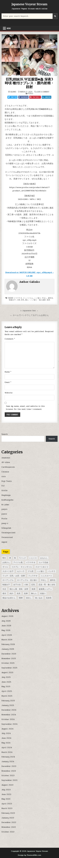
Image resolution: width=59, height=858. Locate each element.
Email (8, 382)
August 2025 (7, 672)
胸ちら (34, 593)
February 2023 (8, 813)
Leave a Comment (43, 92)
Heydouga (5, 495)
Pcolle (30, 93)
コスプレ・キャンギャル (21, 566)
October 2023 (7, 775)
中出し (44, 298)
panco (4, 514)
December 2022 (8, 822)
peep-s (4, 523)
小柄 (18, 299)
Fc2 (3, 485)
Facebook (24, 97)
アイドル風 (18, 562)
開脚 (21, 597)
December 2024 (8, 710)
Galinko (13, 92)
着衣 (4, 593)
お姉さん (6, 562)
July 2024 (6, 733)
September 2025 (9, 667)
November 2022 (8, 827)
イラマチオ (18, 298)
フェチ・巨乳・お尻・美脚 (13, 575)
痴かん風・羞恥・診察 (19, 588)
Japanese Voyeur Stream (29, 4)
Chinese (5, 471)
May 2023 (5, 799)
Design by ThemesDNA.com (29, 855)
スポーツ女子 (8, 571)
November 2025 (8, 658)
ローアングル (8, 580)
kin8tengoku (7, 500)
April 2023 (6, 803)
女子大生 (17, 584)
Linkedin (48, 97)
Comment (10, 338)
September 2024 (9, 724)
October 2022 (7, 831)
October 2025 (7, 663)
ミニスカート (46, 575)
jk (10, 557)
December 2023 (8, 766)
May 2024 (5, 742)
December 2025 (8, 653)
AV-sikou (5, 462)
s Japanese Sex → (29, 310)
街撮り (43, 593)
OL (15, 557)
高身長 (49, 597)
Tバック (22, 557)
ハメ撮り (37, 298)
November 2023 (8, 771)
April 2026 (6, 635)
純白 (11, 593)
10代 (4, 557)
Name (8, 371)
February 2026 (8, 644)
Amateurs (5, 457)
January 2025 (7, 705)
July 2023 (6, 789)
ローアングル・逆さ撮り (27, 580)
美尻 (48, 299)
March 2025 (6, 696)
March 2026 (6, 639)
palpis (4, 509)
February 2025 (8, 700)
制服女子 (12, 299)
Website (8, 392)
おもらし (44, 557)
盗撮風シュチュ (45, 588)
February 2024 (8, 756)
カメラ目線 (43, 562)
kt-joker (5, 504)
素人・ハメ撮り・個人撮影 (35, 299)
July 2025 (6, 677)
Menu (9, 28)
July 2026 (6, 621)
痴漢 (33, 588)
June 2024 (6, 738)
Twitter (13, 97)
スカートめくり (41, 566)
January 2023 (7, 817)
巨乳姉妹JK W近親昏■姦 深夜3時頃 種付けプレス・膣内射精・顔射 (29, 83)
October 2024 (8, 719)
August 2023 (7, 785)
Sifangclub (6, 528)
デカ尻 (31, 571)
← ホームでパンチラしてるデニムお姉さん (29, 315)
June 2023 (6, 794)
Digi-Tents (6, 481)
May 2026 (5, 630)
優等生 (50, 298)
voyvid (4, 542)
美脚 (26, 593)
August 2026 (7, 616)
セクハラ (20, 571)
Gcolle (4, 490)
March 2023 (6, 808)
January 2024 (7, 761)
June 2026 (6, 625)
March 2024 (6, 752)
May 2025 (5, 686)
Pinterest (36, 97)
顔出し (29, 597)
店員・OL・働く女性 (47, 584)
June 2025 (6, 682)
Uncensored (7, 537)
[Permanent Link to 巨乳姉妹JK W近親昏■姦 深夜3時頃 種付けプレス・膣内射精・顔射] (29, 55)
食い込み (39, 597)
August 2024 (7, 728)
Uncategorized (8, 532)
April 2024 (6, 747)
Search (4, 434)
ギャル (5, 566)
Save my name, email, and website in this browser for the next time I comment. (25, 408)
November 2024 (8, 714)
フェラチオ (33, 575)
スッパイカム (28, 298)
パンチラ (51, 571)
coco (3, 476)
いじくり (33, 557)
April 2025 (6, 691)
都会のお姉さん (8, 597)
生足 (4, 588)
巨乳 (22, 299)
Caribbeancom (8, 467)
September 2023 (9, 780)
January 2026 (7, 649)
